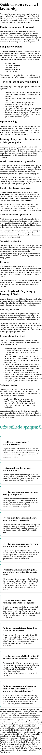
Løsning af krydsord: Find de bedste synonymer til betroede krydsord (19, 719)
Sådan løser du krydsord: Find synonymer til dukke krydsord (19, 711)
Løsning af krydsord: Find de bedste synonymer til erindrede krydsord (19, 721)
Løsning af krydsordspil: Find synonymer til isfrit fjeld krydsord (19, 729)
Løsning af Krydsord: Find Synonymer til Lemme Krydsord (21, 723)
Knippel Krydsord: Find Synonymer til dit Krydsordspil (18, 739)
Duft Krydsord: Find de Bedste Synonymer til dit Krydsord (20, 741)
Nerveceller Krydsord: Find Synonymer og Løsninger (21, 743)
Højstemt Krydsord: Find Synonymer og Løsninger (17, 737)
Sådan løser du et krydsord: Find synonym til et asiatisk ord (21, 733)
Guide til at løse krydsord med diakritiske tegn (18, 731)
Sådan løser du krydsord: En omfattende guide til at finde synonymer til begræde (21, 726)
